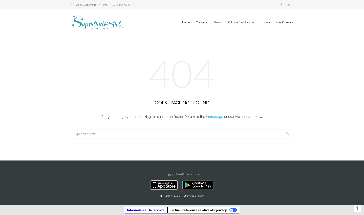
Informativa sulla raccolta (145, 210)
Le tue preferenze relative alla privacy (199, 210)
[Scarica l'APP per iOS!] (165, 188)
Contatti (265, 22)
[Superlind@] (126, 22)
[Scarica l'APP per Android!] (196, 188)
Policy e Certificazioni (241, 22)
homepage (214, 117)
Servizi (218, 22)
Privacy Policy (195, 196)
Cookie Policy (172, 196)
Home (186, 22)
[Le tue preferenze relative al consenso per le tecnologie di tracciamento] (357, 208)
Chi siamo (202, 22)
